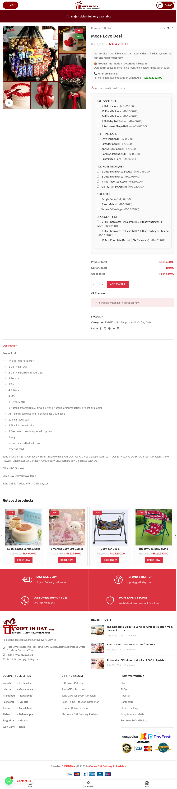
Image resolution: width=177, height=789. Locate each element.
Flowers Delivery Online (75, 707)
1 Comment (130, 635)
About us (126, 695)
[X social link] (105, 328)
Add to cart (117, 284)
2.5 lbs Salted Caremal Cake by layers (23, 550)
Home (94, 28)
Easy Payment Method (133, 714)
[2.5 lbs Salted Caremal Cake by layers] (23, 527)
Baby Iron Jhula (110, 548)
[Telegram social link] (118, 328)
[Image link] (28, 625)
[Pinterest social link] (109, 328)
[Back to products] (168, 28)
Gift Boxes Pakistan (73, 683)
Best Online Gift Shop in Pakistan (80, 701)
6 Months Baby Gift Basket (67, 548)
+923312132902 (152, 77)
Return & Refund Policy (134, 720)
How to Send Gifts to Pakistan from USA (131, 644)
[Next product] (172, 28)
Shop (123, 683)
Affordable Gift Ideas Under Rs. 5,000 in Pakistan (136, 660)
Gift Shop (107, 28)
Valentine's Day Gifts (139, 322)
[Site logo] (88, 4)
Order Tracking (129, 707)
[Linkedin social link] (114, 328)
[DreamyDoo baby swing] (154, 527)
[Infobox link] (44, 580)
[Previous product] (164, 28)
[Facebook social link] (101, 328)
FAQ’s (124, 689)
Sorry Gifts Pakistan (73, 689)
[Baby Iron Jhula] (110, 527)
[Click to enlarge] (9, 103)
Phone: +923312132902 (20, 654)
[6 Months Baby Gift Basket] (67, 527)
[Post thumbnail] (97, 631)
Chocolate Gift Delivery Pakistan (80, 714)
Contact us (127, 701)
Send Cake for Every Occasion (79, 695)
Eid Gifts (110, 322)
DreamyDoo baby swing (153, 548)
